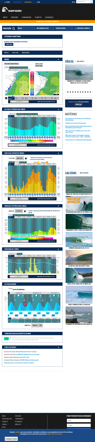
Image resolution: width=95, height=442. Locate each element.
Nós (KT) (11, 162)
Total (10, 215)
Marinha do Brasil (19, 357)
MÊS (41, 325)
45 (58, 171)
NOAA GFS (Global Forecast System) (28, 354)
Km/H (16, 162)
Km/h (58, 187)
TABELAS (34, 325)
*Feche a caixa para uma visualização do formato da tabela (44, 211)
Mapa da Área (25, 53)
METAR (22, 360)
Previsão (14, 17)
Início (5, 17)
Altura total (13, 114)
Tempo (21, 67)
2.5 (6, 124)
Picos (4, 427)
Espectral (15, 53)
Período (12, 67)
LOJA (38, 2)
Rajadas (43, 162)
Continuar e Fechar (11, 439)
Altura (6, 67)
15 (58, 185)
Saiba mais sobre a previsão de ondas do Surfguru (19, 363)
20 (58, 183)
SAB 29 (19, 255)
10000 (6, 223)
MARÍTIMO (20, 158)
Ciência (4, 424)
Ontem (9, 255)
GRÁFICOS (27, 325)
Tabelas (6, 53)
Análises (18, 424)
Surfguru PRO (7, 419)
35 (58, 176)
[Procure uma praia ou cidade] (13, 28)
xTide (27, 357)
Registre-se (17, 2)
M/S (21, 162)
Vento (16, 67)
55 (58, 167)
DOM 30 (29, 255)
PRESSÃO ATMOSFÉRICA (11, 64)
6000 (6, 227)
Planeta (38, 17)
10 (58, 188)
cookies (17, 432)
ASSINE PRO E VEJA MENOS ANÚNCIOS (47, 21)
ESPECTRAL (39, 66)
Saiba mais (9, 44)
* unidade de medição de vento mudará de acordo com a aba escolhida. (41, 158)
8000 (6, 225)
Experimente (19, 427)
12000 (6, 220)
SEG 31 (39, 255)
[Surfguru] (12, 9)
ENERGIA (11, 211)
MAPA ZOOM (39, 64)
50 (58, 169)
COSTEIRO (12, 158)
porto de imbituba (19, 289)
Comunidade (26, 17)
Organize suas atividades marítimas (16, 42)
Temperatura (12, 254)
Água (26, 67)
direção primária (6, 137)
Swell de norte (33, 114)
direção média (58, 194)
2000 (6, 232)
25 (58, 181)
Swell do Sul (25, 114)
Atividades (49, 17)
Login (8, 2)
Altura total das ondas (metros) (19, 70)
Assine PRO (28, 2)
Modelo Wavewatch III (22, 352)
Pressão (19, 253)
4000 (6, 230)
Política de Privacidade (54, 434)
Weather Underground (32, 360)
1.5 (6, 128)
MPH (24, 162)
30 (58, 178)
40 (58, 174)
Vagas (18, 114)
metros (6, 132)
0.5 (6, 133)
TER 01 (48, 255)
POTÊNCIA (19, 211)
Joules (6, 233)
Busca (73, 2)
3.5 (6, 119)
